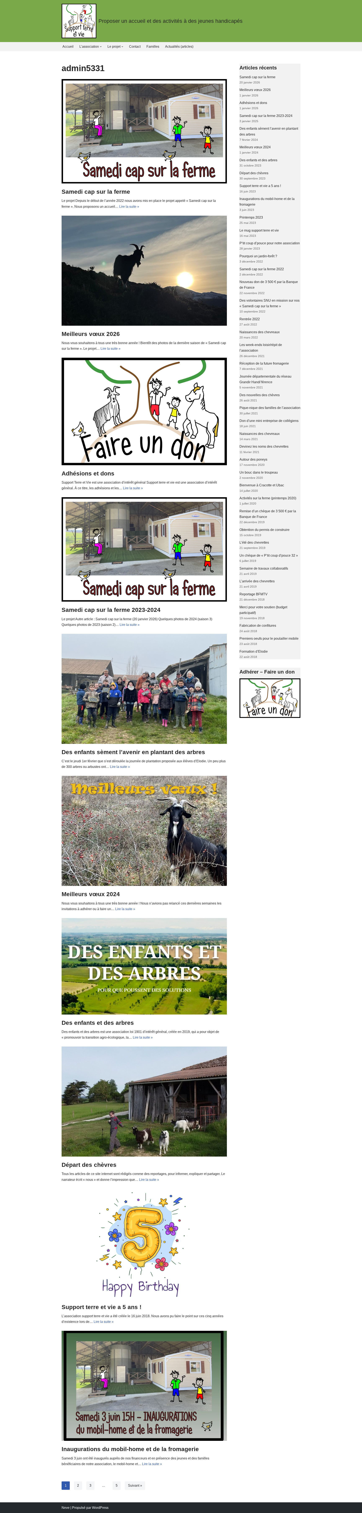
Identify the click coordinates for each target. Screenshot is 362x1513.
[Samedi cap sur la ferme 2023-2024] (144, 549)
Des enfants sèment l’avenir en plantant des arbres (133, 752)
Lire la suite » (129, 206)
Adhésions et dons (88, 473)
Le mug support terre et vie (259, 230)
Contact (135, 46)
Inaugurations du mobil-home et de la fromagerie (130, 1449)
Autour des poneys (253, 459)
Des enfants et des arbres (98, 1023)
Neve (66, 1507)
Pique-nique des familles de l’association (269, 408)
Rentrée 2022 (249, 319)
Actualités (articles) (179, 46)
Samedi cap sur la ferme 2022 (261, 269)
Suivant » (135, 1485)
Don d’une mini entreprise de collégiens (269, 421)
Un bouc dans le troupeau (258, 472)
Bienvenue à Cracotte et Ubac (261, 485)
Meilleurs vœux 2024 (91, 894)
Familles (152, 46)
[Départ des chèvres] (144, 1102)
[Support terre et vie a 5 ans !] (144, 1244)
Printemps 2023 (251, 217)
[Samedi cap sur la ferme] (144, 131)
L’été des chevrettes (254, 542)
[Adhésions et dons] (144, 411)
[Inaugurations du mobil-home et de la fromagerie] (144, 1386)
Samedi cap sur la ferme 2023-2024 (111, 610)
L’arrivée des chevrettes (257, 581)
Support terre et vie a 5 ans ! (101, 1307)
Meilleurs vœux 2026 (91, 334)
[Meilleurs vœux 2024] (144, 831)
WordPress (100, 1507)
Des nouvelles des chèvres (259, 395)
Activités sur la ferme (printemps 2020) (267, 498)
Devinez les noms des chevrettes (263, 446)
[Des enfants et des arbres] (144, 966)
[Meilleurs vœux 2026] (144, 271)
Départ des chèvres (89, 1165)
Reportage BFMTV (253, 594)
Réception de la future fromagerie (264, 363)
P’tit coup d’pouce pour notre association (269, 243)
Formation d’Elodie (253, 651)
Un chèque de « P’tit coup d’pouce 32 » (268, 555)
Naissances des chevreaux (259, 332)
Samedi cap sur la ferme (96, 191)
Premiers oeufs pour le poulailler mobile (269, 638)
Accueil (68, 46)
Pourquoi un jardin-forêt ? (258, 256)
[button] (101, 46)
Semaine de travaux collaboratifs (263, 568)
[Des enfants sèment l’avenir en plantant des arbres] (144, 689)
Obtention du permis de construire (264, 530)
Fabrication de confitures (257, 625)
